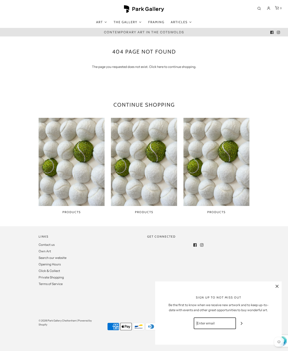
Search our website (52, 258)
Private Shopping (51, 277)
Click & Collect (49, 271)
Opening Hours (50, 264)
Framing (156, 22)
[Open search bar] (259, 8)
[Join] (242, 323)
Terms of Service (51, 284)
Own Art (45, 251)
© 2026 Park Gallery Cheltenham (58, 320)
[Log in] (268, 8)
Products (71, 212)
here (160, 67)
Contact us (47, 245)
